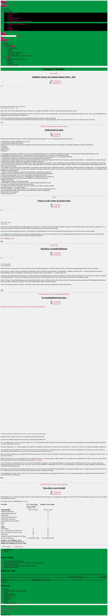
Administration (8, 549)
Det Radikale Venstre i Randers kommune (56, 126)
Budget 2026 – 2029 (12, 19)
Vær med (9, 27)
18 (14, 546)
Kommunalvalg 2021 (9, 595)
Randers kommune (41, 579)
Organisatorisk (8, 598)
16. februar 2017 (56, 254)
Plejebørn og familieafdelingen (54, 249)
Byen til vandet (16, 574)
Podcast (6, 600)
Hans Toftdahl (82, 574)
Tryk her (12, 238)
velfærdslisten (102, 580)
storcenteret (84, 580)
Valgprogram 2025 (12, 13)
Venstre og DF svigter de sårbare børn (54, 201)
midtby (66, 577)
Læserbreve (7, 597)
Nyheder (6, 8)
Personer (9, 25)
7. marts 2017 (56, 206)
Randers (10, 580)
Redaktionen (57, 81)
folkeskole (36, 574)
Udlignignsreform (96, 580)
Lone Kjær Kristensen (59, 577)
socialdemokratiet (77, 580)
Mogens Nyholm (76, 577)
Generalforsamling (62, 574)
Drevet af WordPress (6, 611)
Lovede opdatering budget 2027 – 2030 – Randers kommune (20, 565)
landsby (51, 577)
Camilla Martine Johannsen (25, 574)
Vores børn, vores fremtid (54, 488)
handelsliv (69, 574)
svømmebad (89, 580)
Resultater (10, 15)
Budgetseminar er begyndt (11, 567)
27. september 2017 (56, 83)
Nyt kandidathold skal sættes (54, 298)
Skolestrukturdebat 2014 (10, 603)
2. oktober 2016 (56, 494)
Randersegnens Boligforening (26, 580)
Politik (56, 73)
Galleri (56, 574)
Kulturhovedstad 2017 (45, 577)
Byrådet (52, 73)
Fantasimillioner (8, 10)
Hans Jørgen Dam (74, 574)
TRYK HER (37, 460)
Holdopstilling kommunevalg (15, 18)
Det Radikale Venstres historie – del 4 (14, 561)
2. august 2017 (57, 136)
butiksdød (11, 574)
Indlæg (6, 592)
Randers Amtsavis (16, 580)
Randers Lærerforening (55, 580)
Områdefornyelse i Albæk (11, 564)
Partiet (5, 22)
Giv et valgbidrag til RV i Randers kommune (19, 21)
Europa (32, 574)
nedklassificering (87, 577)
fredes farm (41, 574)
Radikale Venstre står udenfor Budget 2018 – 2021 (54, 77)
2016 (2, 574)
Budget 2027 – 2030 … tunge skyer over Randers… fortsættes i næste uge (24, 562)
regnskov (62, 580)
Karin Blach (26, 577)
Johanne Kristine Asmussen (15, 577)
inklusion (105, 574)
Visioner (9, 16)
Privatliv (6, 551)
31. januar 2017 (56, 303)
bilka (4, 574)
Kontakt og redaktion (13, 30)
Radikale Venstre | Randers (12, 606)
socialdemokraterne (68, 580)
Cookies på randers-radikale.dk (9, 608)
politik (92, 577)
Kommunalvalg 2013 (34, 577)
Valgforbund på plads (54, 130)
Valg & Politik (8, 12)
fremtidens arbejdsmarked (49, 574)
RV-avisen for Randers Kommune (16, 24)
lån (64, 577)
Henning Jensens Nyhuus (95, 574)
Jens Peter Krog (4, 577)
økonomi (4, 582)
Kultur (39, 577)
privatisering (96, 577)
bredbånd (7, 574)
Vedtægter (10, 28)
